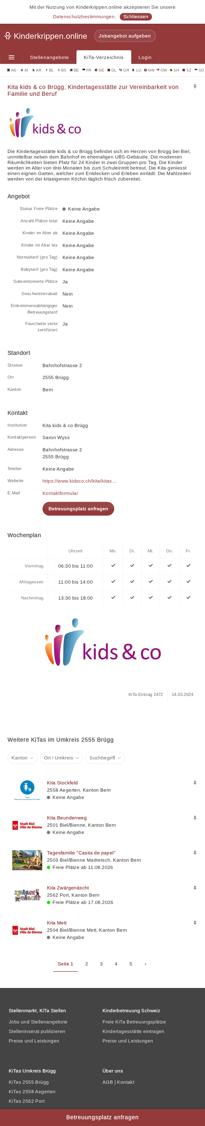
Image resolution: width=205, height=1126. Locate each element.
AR (39, 70)
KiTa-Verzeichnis (104, 57)
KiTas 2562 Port (26, 1101)
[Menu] (11, 57)
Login (145, 57)
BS (63, 70)
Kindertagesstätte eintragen (133, 1031)
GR (126, 70)
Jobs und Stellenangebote (38, 1021)
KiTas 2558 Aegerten (32, 1091)
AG (14, 70)
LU (138, 70)
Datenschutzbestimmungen (83, 16)
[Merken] (195, 86)
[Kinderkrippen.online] (46, 37)
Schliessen (136, 16)
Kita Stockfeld (62, 782)
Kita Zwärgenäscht (68, 887)
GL (113, 70)
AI (26, 70)
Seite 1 (66, 963)
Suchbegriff (102, 757)
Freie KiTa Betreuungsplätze (134, 1021)
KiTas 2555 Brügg (29, 1082)
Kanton (20, 757)
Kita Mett (57, 922)
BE (76, 70)
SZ (188, 70)
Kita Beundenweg (67, 817)
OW (163, 70)
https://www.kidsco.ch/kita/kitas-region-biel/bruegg (80, 481)
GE (101, 70)
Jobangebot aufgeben (125, 36)
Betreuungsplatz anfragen (78, 508)
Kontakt (125, 1082)
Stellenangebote (49, 57)
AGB (107, 1082)
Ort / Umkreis (58, 757)
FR (89, 70)
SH (176, 70)
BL (51, 70)
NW (151, 70)
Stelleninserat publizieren (37, 1031)
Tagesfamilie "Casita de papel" (81, 852)
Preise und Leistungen (34, 1040)
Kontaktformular (60, 493)
